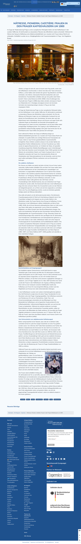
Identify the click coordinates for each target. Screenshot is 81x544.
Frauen (51, 399)
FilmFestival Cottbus (12, 474)
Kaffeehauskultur (57, 399)
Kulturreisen (27, 430)
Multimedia (26, 437)
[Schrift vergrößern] (79, 535)
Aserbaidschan (10, 487)
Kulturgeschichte (39, 399)
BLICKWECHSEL (28, 424)
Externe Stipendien (28, 482)
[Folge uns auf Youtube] (51, 452)
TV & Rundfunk (10, 482)
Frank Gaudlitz (27, 480)
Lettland (9, 501)
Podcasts (26, 431)
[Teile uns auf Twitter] (48, 459)
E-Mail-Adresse (52, 439)
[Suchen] (78, 3)
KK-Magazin (27, 485)
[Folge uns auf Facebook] (48, 452)
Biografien (26, 510)
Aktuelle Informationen (12, 425)
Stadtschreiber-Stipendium (27, 477)
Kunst (25, 433)
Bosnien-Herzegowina (12, 489)
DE (64, 4)
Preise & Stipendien (42, 2)
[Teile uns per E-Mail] (64, 459)
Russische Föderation (12, 510)
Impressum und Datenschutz (37, 542)
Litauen (9, 503)
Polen (8, 507)
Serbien (9, 512)
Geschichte (26, 428)
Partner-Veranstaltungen (30, 456)
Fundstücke (67, 10)
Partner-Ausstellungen (29, 458)
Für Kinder (26, 439)
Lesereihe (9, 461)
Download (9, 446)
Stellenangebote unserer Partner (30, 461)
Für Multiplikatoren (49, 542)
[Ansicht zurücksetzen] (80, 540)
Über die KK (27, 506)
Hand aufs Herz (43, 10)
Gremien (9, 427)
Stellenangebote (11, 435)
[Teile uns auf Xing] (54, 459)
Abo (25, 504)
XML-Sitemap (27, 536)
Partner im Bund (28, 452)
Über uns (16, 2)
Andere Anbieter (28, 443)
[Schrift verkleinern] (79, 538)
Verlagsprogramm (28, 422)
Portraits (51, 10)
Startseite (9, 420)
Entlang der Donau (28, 467)
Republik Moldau (11, 505)
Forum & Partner (28, 446)
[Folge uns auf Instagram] (54, 452)
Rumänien (9, 509)
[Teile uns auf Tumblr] (59, 459)
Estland (9, 493)
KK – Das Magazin (5, 10)
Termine (21, 2)
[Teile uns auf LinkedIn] (56, 459)
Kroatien (9, 499)
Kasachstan (10, 497)
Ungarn (9, 522)
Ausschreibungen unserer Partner (30, 464)
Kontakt (57, 542)
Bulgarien (9, 491)
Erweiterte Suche (77, 5)
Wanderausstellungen (12, 457)
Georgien (9, 495)
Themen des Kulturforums (27, 514)
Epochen (13, 10)
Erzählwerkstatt (11, 471)
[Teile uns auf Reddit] (61, 459)
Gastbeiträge (27, 527)
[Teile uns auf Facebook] (51, 459)
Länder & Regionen (12, 486)
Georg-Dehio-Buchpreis (29, 474)
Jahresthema (10, 452)
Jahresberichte (10, 442)
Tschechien (23, 399)
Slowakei (9, 514)
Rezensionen (59, 10)
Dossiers (26, 529)
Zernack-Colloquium (12, 476)
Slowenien (9, 516)
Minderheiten (27, 523)
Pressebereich (10, 440)
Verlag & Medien (27, 2)
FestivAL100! (10, 467)
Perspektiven (20, 10)
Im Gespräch (34, 10)
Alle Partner (27, 450)
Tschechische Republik (12, 518)
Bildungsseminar (11, 469)
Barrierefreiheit (25, 542)
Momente (27, 10)
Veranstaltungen (11, 454)
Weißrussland (10, 524)
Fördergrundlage (28, 454)
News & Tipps (27, 508)
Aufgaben (9, 431)
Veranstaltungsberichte (12, 480)
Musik (25, 435)
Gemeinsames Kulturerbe (30, 521)
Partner (49, 2)
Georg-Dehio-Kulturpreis (30, 473)
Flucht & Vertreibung (29, 525)
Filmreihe (9, 473)
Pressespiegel (10, 444)
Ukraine (9, 520)
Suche (25, 532)
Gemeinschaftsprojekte (29, 448)
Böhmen (28, 399)
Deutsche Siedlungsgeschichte (29, 518)
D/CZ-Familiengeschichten (12, 464)
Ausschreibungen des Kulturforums (12, 438)
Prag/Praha (46, 399)
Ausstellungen (10, 455)
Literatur (32, 399)
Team (8, 429)
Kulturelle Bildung (11, 433)
